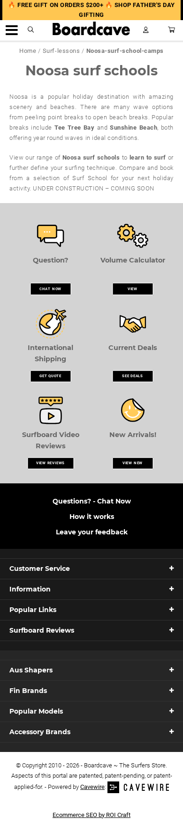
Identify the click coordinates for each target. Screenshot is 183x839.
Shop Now (91, 500)
